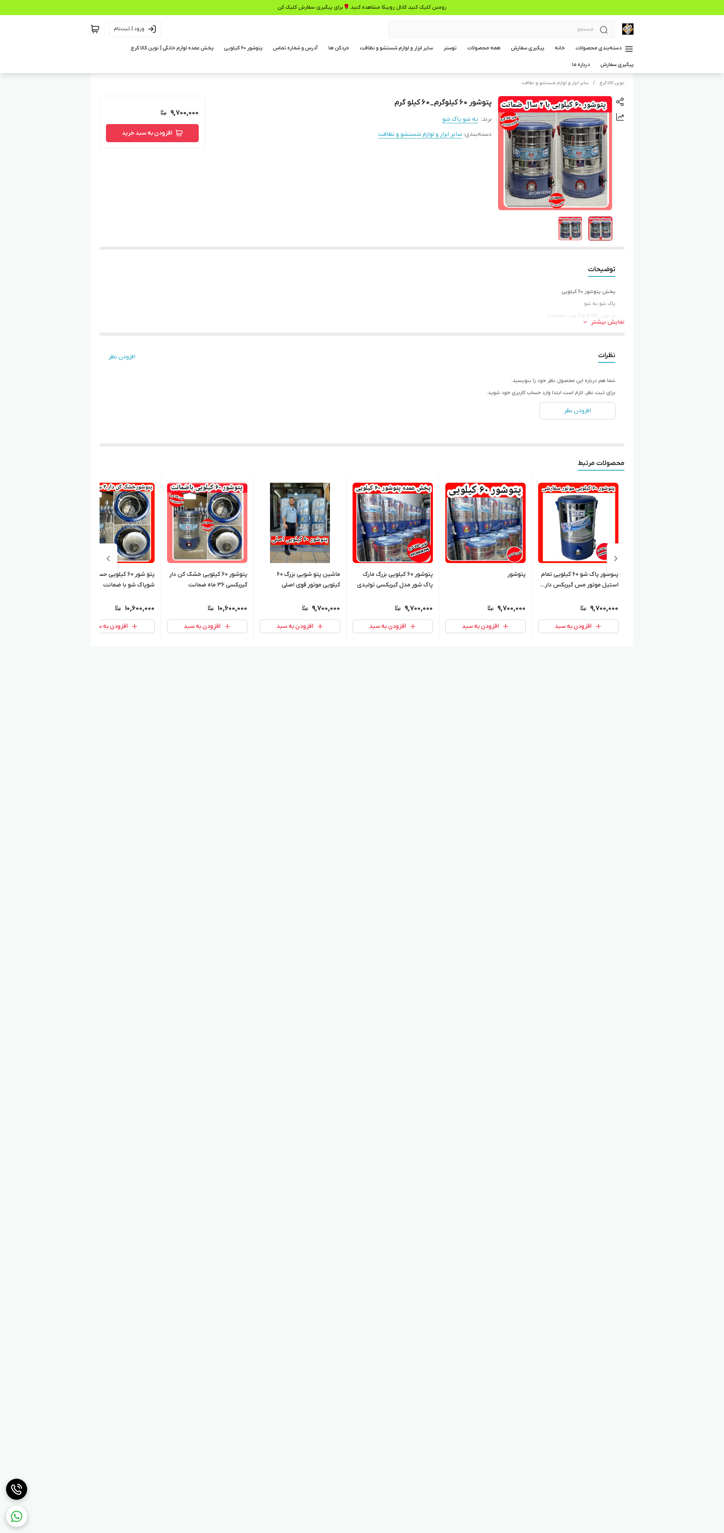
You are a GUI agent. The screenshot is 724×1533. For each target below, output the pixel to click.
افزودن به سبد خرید (147, 133)
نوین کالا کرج (612, 83)
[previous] (616, 558)
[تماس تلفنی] (16, 1489)
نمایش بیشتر (607, 322)
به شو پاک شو (460, 119)
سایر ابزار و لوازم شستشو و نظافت (555, 83)
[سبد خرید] (95, 29)
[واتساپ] (16, 1516)
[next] (108, 558)
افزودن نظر (122, 357)
